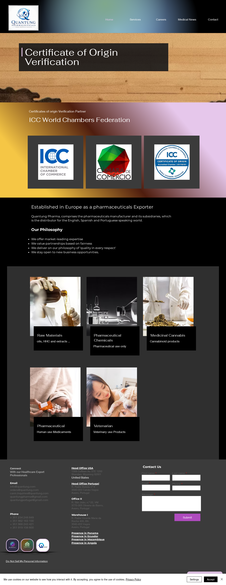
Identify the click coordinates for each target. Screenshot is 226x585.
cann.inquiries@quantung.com (29, 493)
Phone (176, 484)
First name (148, 473)
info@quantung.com (22, 486)
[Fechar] (222, 579)
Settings (194, 579)
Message (147, 494)
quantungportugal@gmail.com (29, 499)
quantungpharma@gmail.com (28, 496)
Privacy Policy (133, 579)
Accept (211, 579)
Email (145, 483)
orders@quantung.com (24, 489)
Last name (178, 473)
